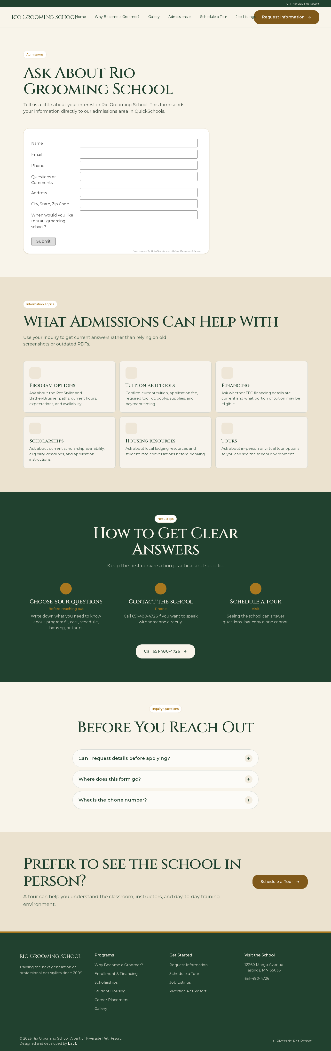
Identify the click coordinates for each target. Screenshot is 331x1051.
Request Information (283, 17)
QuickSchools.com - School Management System (176, 251)
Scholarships (106, 982)
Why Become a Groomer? (117, 17)
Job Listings (246, 17)
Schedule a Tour (213, 17)
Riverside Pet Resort (304, 3)
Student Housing (110, 991)
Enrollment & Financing (116, 973)
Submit (43, 241)
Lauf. (72, 1043)
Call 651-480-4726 (162, 651)
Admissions (178, 17)
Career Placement (112, 999)
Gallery (154, 17)
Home (80, 17)
